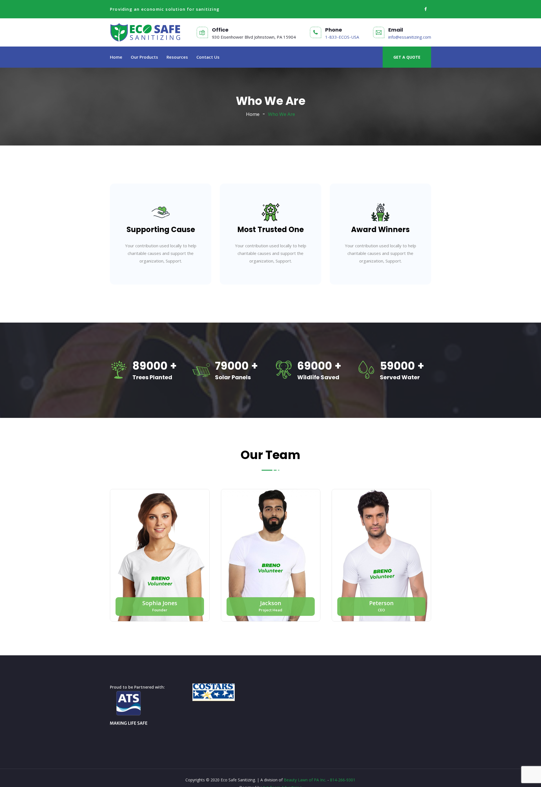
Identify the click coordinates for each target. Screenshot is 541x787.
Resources (177, 57)
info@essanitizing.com (409, 37)
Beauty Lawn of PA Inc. (305, 779)
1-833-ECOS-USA (342, 37)
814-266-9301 (342, 779)
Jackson (270, 603)
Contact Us (207, 57)
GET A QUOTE (406, 57)
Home (116, 57)
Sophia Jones (159, 603)
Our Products (144, 57)
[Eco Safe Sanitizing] (145, 32)
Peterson (381, 603)
